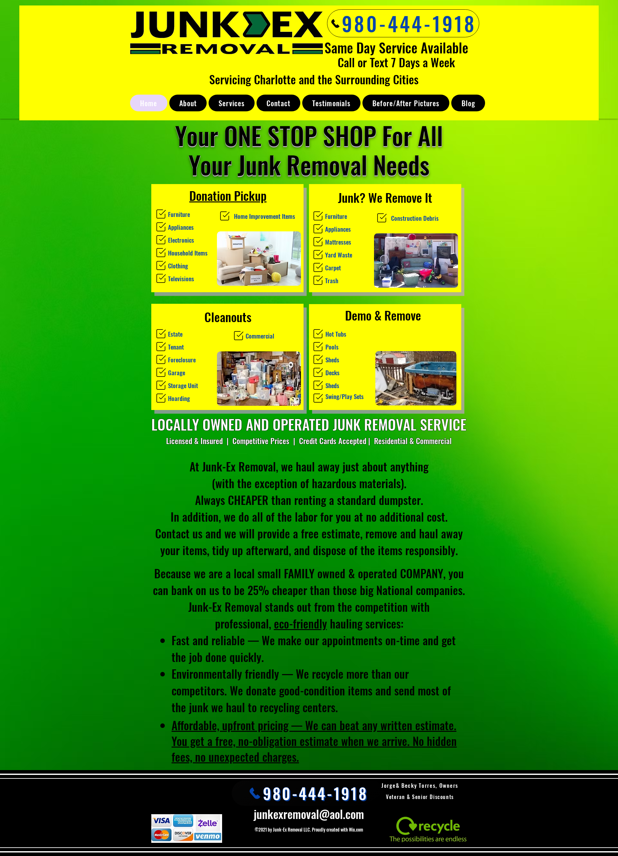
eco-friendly (300, 623)
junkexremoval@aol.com (309, 813)
